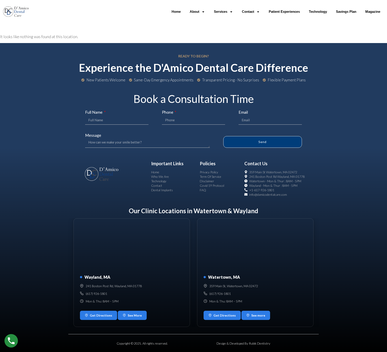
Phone (168, 112)
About (194, 11)
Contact (248, 11)
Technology (318, 11)
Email (243, 112)
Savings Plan (346, 11)
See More (135, 315)
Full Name (94, 112)
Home (176, 11)
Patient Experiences (284, 11)
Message (93, 135)
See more (258, 315)
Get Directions (101, 315)
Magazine (372, 11)
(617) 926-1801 (96, 294)
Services (220, 11)
